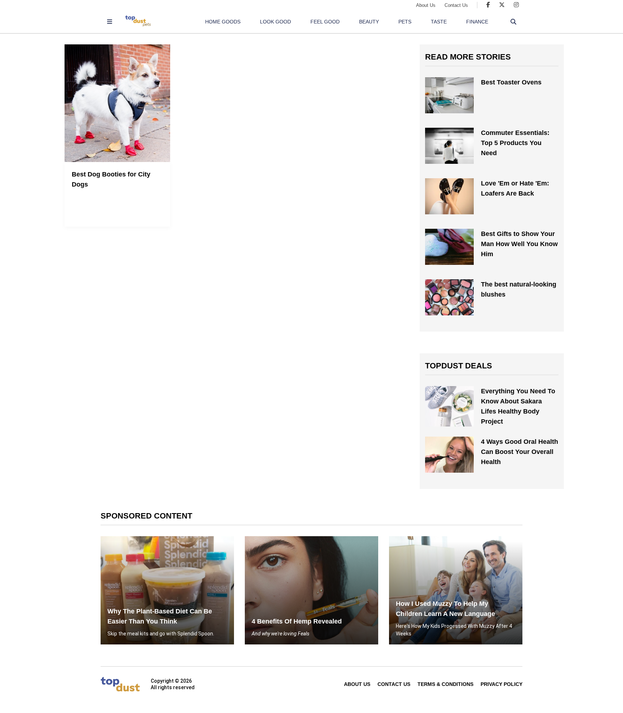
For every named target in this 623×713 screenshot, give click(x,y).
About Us (426, 5)
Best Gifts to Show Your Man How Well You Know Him (519, 244)
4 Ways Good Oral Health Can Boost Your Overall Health (519, 451)
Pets (404, 22)
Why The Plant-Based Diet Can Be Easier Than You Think (159, 616)
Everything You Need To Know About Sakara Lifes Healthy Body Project (518, 406)
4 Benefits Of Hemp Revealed (297, 621)
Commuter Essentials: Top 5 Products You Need (515, 143)
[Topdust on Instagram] (516, 5)
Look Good (275, 22)
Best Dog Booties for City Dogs (111, 179)
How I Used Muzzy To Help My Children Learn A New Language (445, 608)
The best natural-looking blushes (518, 289)
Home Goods (222, 22)
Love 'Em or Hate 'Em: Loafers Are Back (515, 188)
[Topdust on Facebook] (488, 5)
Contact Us (456, 5)
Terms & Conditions (445, 684)
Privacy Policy (501, 684)
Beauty (369, 22)
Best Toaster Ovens (511, 82)
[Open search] (513, 22)
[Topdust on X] (502, 5)
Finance (477, 22)
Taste (439, 22)
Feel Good (325, 22)
